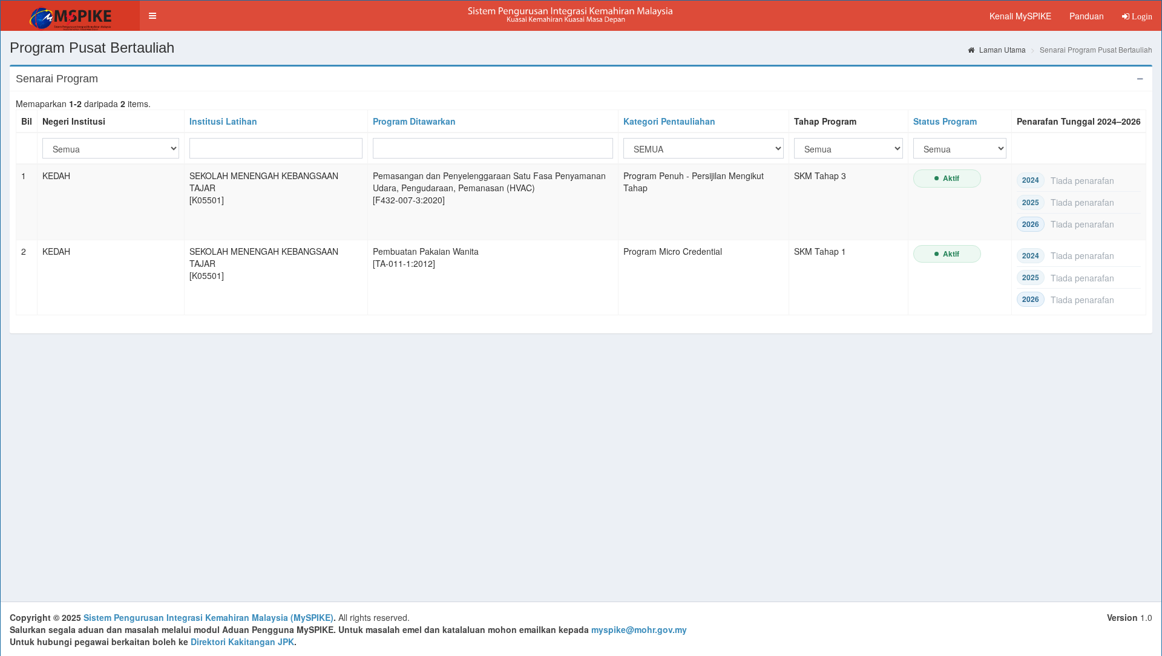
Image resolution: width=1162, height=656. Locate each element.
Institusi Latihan (223, 121)
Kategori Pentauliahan (669, 121)
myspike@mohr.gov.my (639, 629)
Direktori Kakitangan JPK (242, 641)
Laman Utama (1001, 49)
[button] (152, 16)
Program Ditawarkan (414, 121)
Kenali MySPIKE (1020, 16)
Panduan (1086, 16)
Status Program (945, 121)
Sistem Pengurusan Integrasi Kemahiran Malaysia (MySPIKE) (208, 617)
